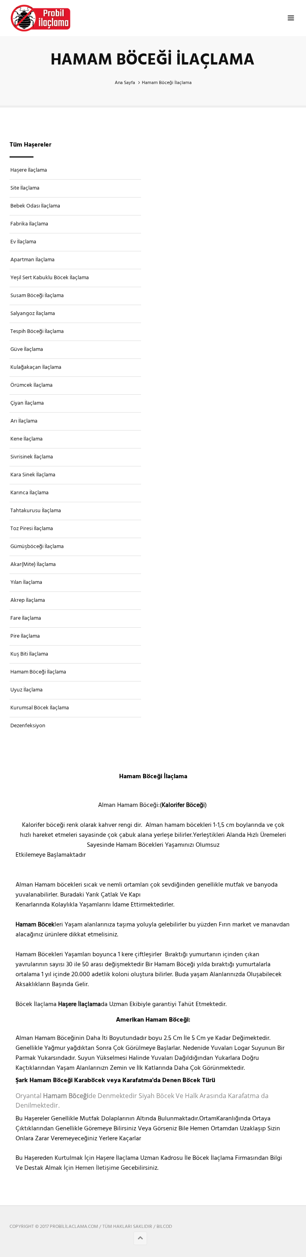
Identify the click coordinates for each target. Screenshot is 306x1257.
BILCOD (164, 1226)
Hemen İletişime (97, 1168)
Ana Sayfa (125, 82)
